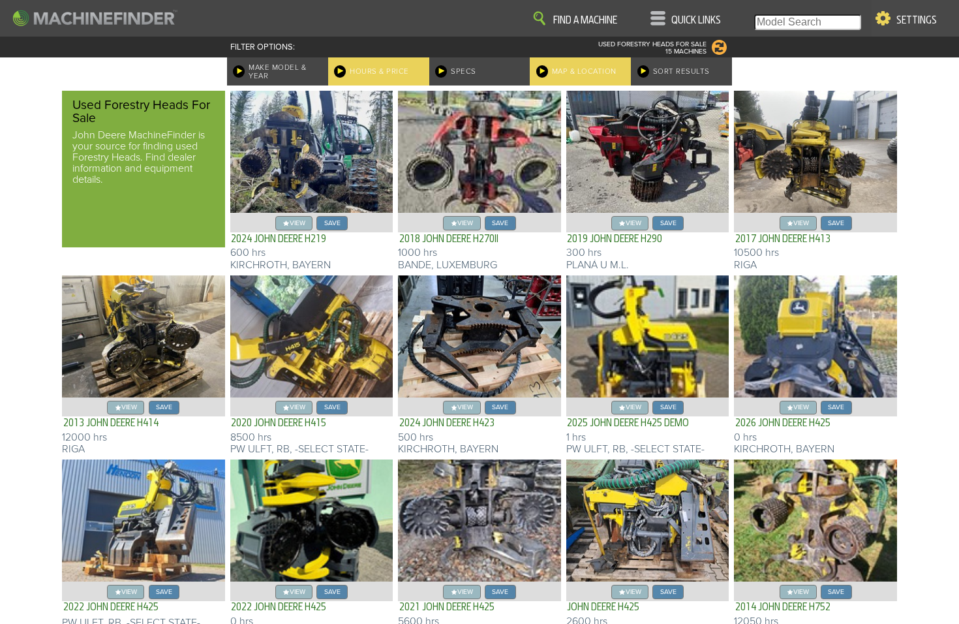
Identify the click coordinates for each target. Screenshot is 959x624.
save (332, 223)
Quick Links (696, 20)
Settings (916, 20)
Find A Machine (585, 20)
